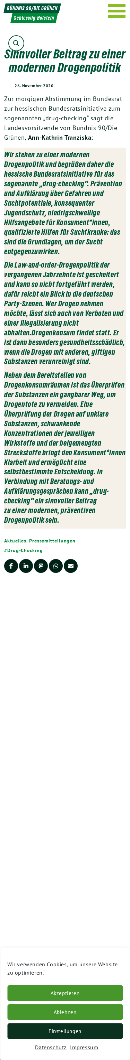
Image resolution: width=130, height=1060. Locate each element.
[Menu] (117, 11)
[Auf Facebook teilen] (11, 566)
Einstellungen (65, 1031)
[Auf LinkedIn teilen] (26, 566)
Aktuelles (15, 541)
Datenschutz (51, 1047)
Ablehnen (65, 1012)
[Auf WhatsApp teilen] (56, 566)
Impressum (84, 1047)
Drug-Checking (25, 550)
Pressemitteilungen (52, 541)
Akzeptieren (65, 993)
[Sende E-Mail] (71, 566)
